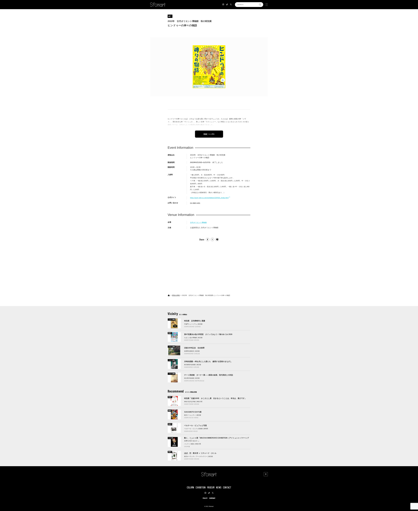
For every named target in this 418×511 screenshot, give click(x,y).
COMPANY (212, 498)
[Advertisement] (209, 265)
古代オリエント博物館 (198, 222)
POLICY (205, 498)
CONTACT (227, 487)
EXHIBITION (201, 487)
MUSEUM (210, 487)
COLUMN (190, 487)
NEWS (218, 487)
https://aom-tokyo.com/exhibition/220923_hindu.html (209, 198)
